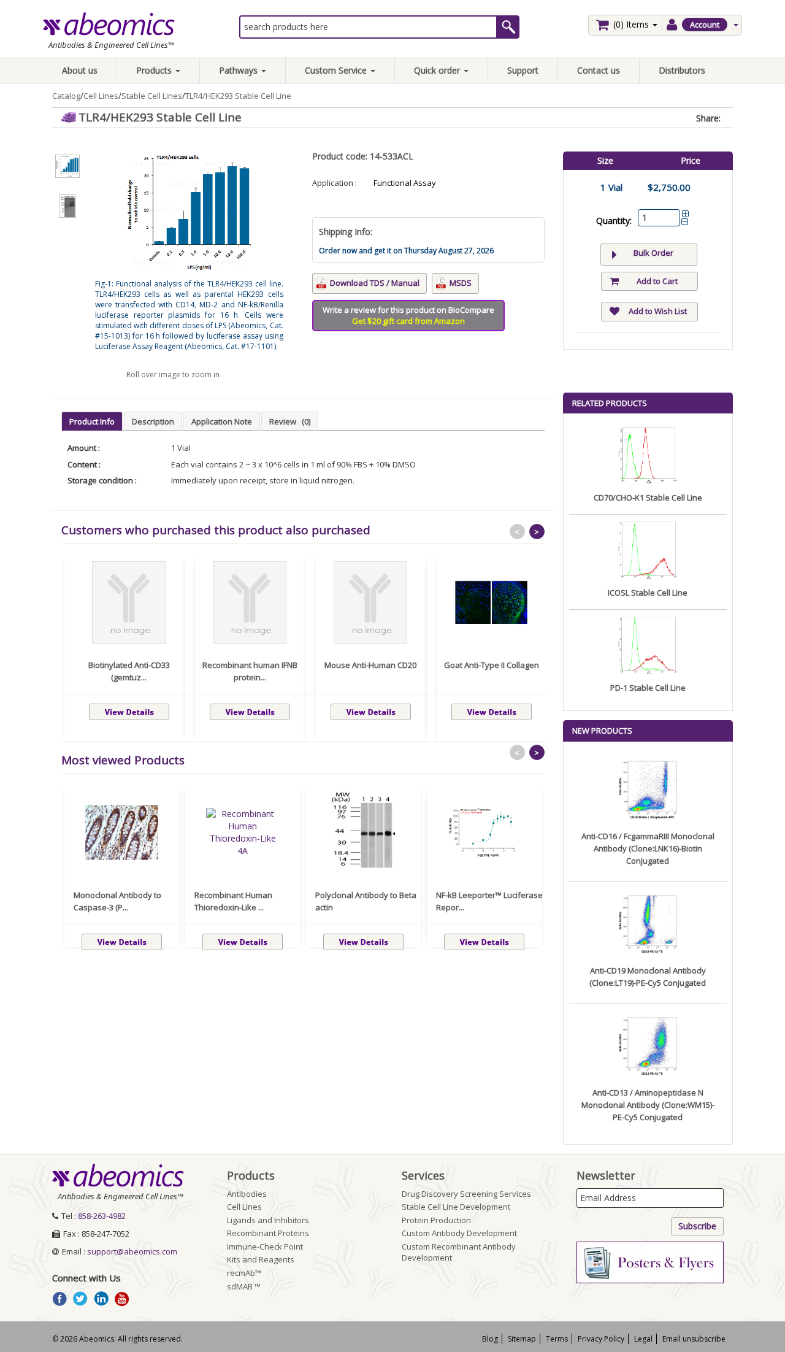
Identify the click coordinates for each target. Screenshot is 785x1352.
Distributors (682, 70)
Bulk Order (653, 252)
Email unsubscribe (694, 1339)
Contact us (598, 70)
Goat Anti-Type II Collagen (491, 664)
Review (289, 421)
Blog (490, 1339)
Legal (643, 1339)
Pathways (239, 70)
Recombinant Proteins (268, 1233)
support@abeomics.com (132, 1251)
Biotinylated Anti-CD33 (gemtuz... (129, 671)
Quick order (438, 70)
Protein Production (436, 1220)
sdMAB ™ (244, 1286)
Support (522, 70)
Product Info (92, 421)
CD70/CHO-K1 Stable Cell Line (648, 497)
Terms (557, 1339)
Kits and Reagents (260, 1259)
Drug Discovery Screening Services (466, 1193)
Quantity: (614, 220)
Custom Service (337, 70)
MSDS (461, 282)
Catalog (66, 95)
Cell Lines (100, 95)
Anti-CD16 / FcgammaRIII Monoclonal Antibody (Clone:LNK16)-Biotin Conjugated (647, 848)
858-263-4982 (102, 1215)
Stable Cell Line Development (456, 1206)
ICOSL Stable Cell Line (647, 592)
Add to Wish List (658, 311)
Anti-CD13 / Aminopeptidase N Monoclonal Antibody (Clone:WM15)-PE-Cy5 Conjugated (647, 1105)
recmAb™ (244, 1272)
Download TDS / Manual (374, 282)
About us (80, 70)
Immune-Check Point (265, 1246)
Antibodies (247, 1193)
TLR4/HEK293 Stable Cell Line (238, 95)
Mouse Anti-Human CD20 (370, 664)
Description (153, 421)
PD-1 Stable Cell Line (648, 687)
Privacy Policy (601, 1339)
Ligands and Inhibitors (268, 1220)
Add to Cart (657, 280)
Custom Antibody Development (459, 1233)
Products (155, 70)
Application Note (221, 421)
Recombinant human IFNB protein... (249, 671)
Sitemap (522, 1339)
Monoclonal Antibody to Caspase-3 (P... (117, 901)
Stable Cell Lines (151, 95)
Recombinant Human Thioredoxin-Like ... (233, 901)
